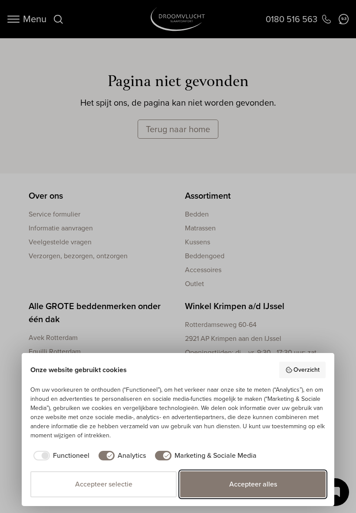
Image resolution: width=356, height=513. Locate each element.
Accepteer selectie (103, 484)
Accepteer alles (253, 484)
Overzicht (306, 369)
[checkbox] (59, 455)
